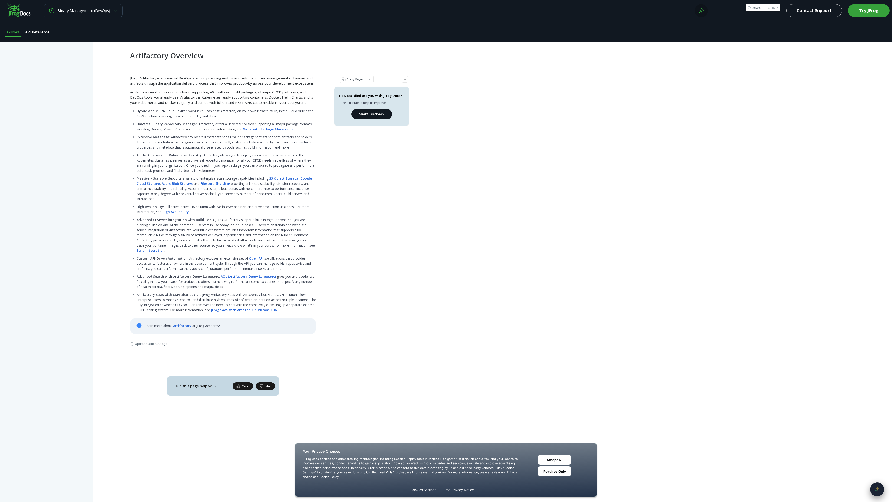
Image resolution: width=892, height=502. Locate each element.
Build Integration (150, 250)
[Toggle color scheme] (701, 10)
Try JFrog (869, 10)
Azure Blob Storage (177, 183)
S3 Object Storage (283, 178)
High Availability (175, 212)
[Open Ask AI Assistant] (877, 489)
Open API (256, 258)
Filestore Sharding (215, 183)
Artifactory (182, 326)
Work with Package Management (270, 129)
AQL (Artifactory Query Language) (248, 276)
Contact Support (814, 10)
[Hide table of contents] (405, 79)
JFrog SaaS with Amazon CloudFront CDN (244, 310)
